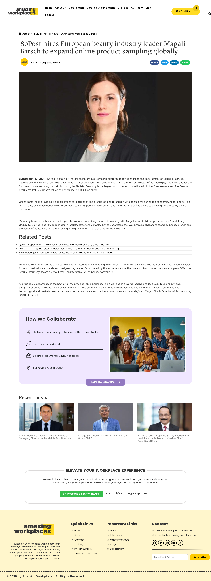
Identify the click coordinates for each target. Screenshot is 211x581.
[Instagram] (167, 543)
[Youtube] (174, 543)
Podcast (50, 15)
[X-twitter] (180, 543)
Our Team (137, 7)
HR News (52, 33)
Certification (76, 7)
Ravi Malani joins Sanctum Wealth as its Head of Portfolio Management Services (66, 252)
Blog (148, 7)
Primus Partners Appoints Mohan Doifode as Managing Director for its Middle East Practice (45, 437)
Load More (105, 450)
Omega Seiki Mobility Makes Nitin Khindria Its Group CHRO (103, 437)
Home (48, 7)
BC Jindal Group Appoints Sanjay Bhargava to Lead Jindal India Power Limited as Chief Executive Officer (163, 438)
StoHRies (123, 7)
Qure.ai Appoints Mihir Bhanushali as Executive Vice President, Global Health (64, 244)
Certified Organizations (101, 7)
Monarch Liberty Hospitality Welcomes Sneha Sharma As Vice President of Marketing (69, 248)
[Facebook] (154, 543)
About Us (60, 7)
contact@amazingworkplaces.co (128, 493)
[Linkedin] (161, 543)
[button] (154, 62)
